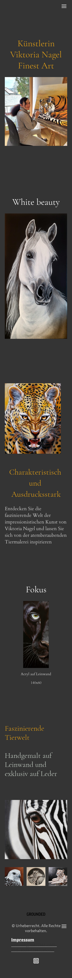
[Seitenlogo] (36, 914)
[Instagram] (36, 961)
